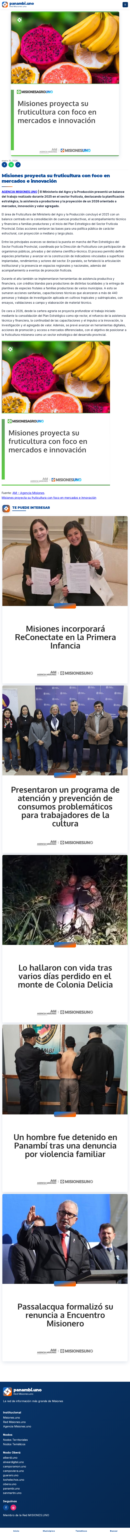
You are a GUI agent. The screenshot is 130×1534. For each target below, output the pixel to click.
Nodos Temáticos (14, 1444)
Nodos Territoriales (15, 1439)
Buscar (114, 1531)
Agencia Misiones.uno (17, 1426)
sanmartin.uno (12, 1493)
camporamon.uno (14, 1466)
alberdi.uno (10, 1457)
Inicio (16, 1531)
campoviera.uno (13, 1471)
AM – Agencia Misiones (28, 493)
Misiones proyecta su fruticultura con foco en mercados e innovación (49, 497)
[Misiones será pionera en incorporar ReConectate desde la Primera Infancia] (65, 599)
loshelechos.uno (13, 1479)
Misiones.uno (11, 1417)
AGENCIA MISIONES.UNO (19, 192)
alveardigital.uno (13, 1462)
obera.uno (9, 1484)
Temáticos (81, 1531)
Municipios (49, 1531)
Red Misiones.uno (14, 1422)
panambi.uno (11, 1488)
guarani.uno (10, 1475)
